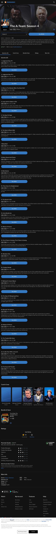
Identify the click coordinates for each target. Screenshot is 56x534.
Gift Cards (31, 509)
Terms (28, 519)
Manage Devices (19, 506)
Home (2, 500)
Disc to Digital (32, 504)
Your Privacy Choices (22, 531)
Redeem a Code (18, 509)
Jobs (44, 515)
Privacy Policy (49, 519)
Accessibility (46, 513)
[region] (28, 526)
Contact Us (45, 509)
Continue (33, 531)
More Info (47, 53)
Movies (2, 502)
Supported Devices (47, 502)
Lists (30, 500)
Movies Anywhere (33, 506)
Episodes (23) (5, 53)
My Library (17, 500)
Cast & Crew (16, 53)
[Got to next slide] (54, 396)
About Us (45, 500)
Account (17, 502)
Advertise (45, 511)
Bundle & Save (26, 53)
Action (6, 477)
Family (30, 502)
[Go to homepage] (10, 2)
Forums (44, 506)
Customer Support (47, 504)
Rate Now (32, 437)
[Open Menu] (2, 2)
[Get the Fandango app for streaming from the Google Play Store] (14, 491)
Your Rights (43, 521)
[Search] (54, 2)
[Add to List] (54, 29)
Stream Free (4, 506)
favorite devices (16, 47)
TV (1, 504)
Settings (17, 504)
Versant (11, 519)
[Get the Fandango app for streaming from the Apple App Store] (5, 491)
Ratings (36, 53)
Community (24, 437)
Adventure (11, 477)
